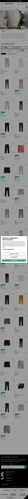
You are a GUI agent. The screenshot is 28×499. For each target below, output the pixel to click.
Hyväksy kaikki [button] (14, 260)
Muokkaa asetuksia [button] (14, 253)
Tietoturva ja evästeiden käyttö (7, 249)
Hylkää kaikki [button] (14, 257)
